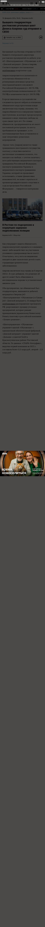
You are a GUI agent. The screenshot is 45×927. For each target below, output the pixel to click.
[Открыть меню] (41, 3)
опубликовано (8, 70)
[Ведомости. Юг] (7, 3)
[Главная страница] (3, 3)
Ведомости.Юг (27, 18)
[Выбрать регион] (36, 3)
